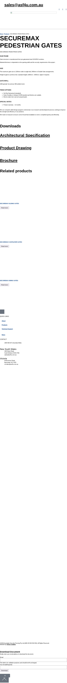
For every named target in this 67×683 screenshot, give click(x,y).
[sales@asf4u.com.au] (2, 4)
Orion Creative (11, 644)
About (3, 321)
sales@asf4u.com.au (23, 5)
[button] (33, 29)
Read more (4, 208)
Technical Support (7, 329)
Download (4, 670)
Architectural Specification (25, 135)
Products (6, 34)
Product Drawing (15, 148)
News (3, 335)
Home (1, 34)
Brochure (8, 160)
